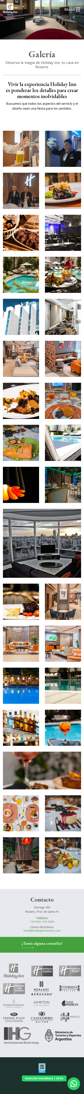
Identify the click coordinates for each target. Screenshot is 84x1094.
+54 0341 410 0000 (42, 921)
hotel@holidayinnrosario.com (42, 930)
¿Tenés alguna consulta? (42, 943)
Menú (69, 9)
